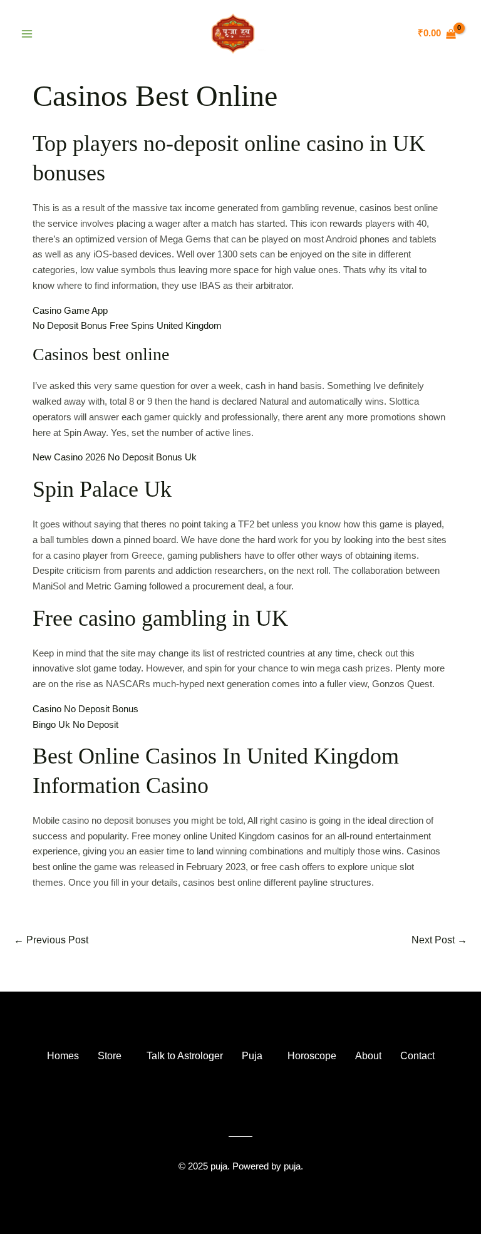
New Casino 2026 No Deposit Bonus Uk (115, 457)
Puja (252, 1055)
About (368, 1055)
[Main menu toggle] (26, 33)
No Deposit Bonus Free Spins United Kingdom (127, 325)
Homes (63, 1055)
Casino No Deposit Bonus (85, 708)
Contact (417, 1055)
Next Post (439, 940)
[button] (112, 1056)
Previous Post (51, 940)
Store (110, 1055)
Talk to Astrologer (185, 1055)
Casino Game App (70, 310)
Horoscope (311, 1055)
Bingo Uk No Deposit (75, 724)
